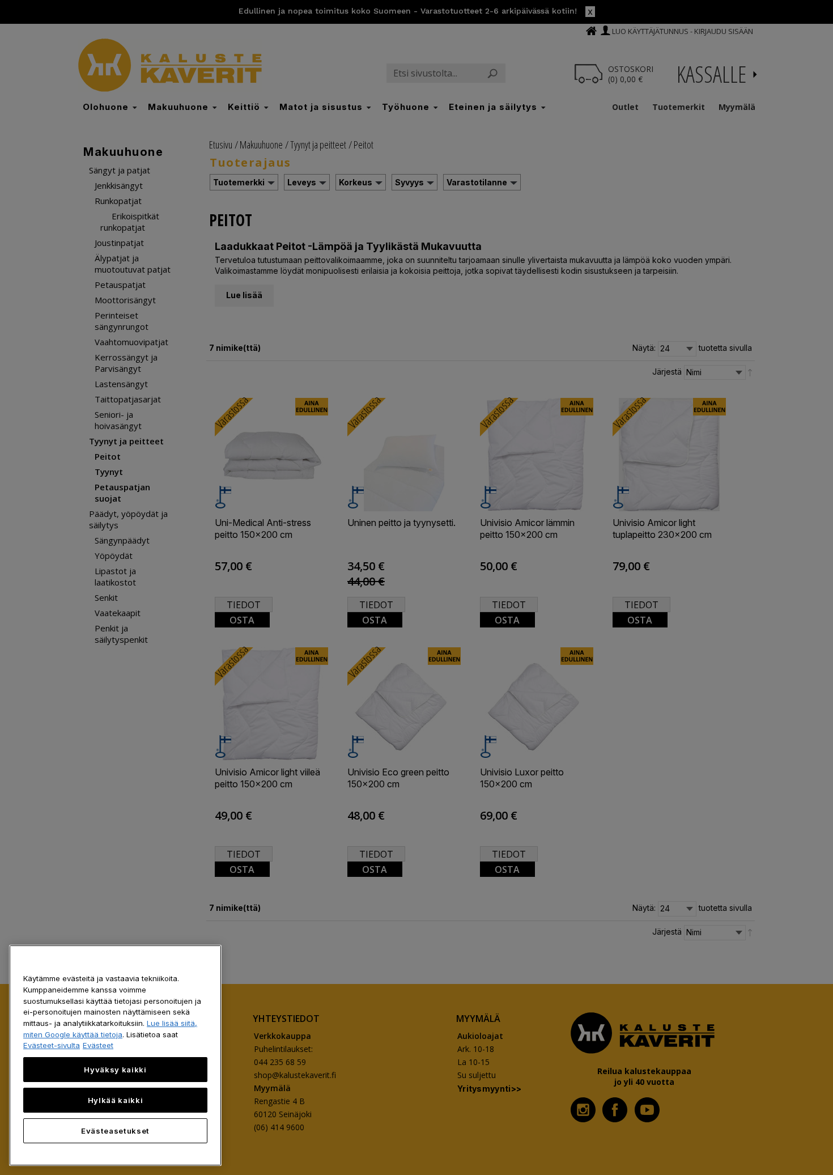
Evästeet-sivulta (51, 1045)
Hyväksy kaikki (115, 1069)
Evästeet (98, 1045)
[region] (115, 1055)
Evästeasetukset (115, 1130)
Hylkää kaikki (115, 1100)
